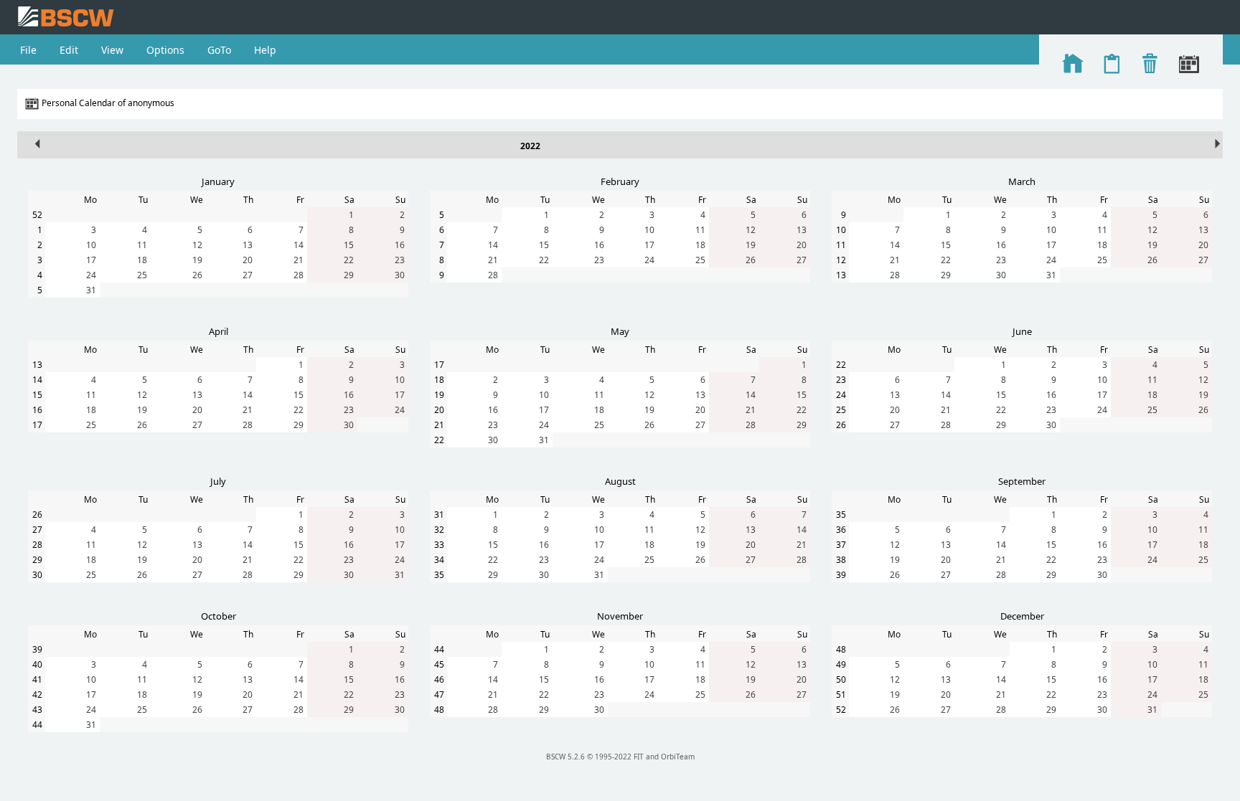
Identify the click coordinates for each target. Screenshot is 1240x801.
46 (439, 679)
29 (349, 275)
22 (349, 260)
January (218, 181)
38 (841, 560)
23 (400, 260)
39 (841, 575)
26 (197, 275)
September (1022, 481)
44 (37, 725)
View (112, 50)
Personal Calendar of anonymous (108, 103)
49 (841, 664)
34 (439, 560)
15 (349, 245)
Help (265, 50)
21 (298, 260)
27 (248, 275)
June (1022, 331)
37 (841, 545)
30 (400, 275)
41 (37, 679)
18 (142, 260)
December (1022, 616)
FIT (639, 757)
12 (197, 245)
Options (165, 50)
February (620, 181)
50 (841, 679)
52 (37, 215)
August (620, 481)
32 (439, 529)
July (218, 481)
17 (91, 260)
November (620, 616)
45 (439, 664)
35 (439, 575)
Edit (69, 50)
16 (400, 245)
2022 (530, 146)
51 (841, 694)
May (620, 331)
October (218, 616)
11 (142, 245)
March (1021, 181)
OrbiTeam (678, 757)
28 (298, 275)
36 (841, 529)
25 (142, 275)
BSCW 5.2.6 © (569, 757)
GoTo (219, 50)
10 (91, 245)
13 (248, 245)
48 (439, 709)
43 (37, 709)
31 (91, 290)
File (28, 50)
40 (37, 664)
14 (298, 245)
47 (439, 694)
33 (439, 545)
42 (37, 694)
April (218, 331)
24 (91, 275)
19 (197, 260)
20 (248, 260)
